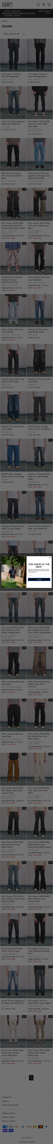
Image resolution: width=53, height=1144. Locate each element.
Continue (39, 579)
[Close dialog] (50, 558)
